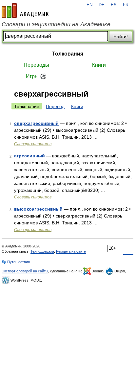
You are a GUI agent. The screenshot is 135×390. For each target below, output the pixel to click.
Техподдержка (42, 251)
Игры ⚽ (36, 76)
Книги (99, 65)
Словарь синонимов (32, 144)
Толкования (67, 54)
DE (102, 5)
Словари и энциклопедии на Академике (56, 24)
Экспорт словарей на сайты (25, 271)
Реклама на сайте (71, 251)
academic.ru (25, 10)
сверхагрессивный (36, 123)
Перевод (55, 106)
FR (125, 5)
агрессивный (29, 155)
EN (89, 5)
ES (114, 5)
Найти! (120, 36)
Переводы (36, 65)
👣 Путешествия (16, 262)
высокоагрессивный (38, 209)
